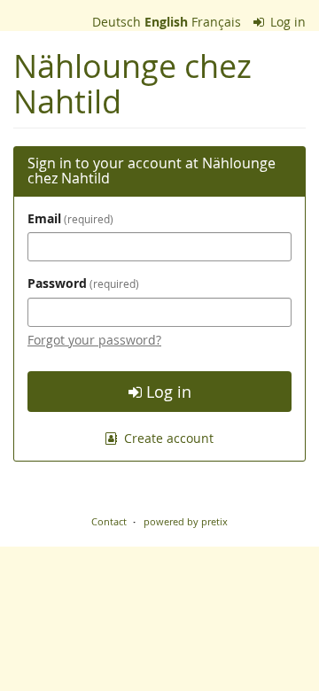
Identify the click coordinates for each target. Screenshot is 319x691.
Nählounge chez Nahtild (132, 83)
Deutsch (116, 21)
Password (81, 283)
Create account (167, 438)
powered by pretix (186, 521)
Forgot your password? (94, 339)
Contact (109, 521)
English (166, 21)
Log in (286, 21)
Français (216, 21)
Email (68, 218)
